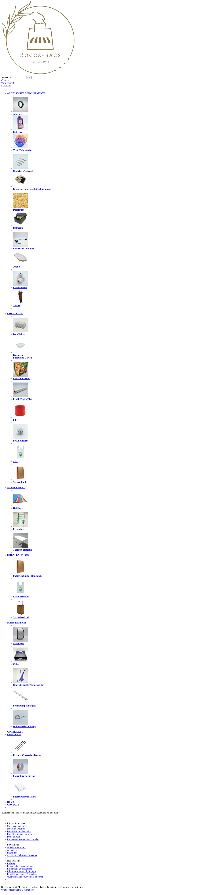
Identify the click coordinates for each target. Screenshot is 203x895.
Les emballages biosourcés (19, 868)
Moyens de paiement (17, 826)
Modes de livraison (16, 828)
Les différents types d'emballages (22, 874)
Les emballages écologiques (20, 866)
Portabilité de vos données (19, 834)
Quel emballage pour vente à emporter (25, 876)
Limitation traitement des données (23, 839)
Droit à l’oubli (13, 836)
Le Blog (11, 863)
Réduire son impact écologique (21, 871)
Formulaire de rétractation (19, 831)
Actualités (11, 850)
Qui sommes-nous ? (16, 847)
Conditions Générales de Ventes (22, 855)
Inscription (12, 852)
